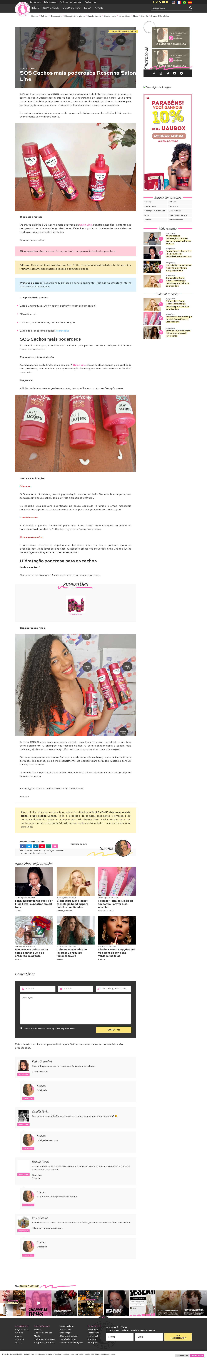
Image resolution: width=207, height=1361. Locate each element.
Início (35, 8)
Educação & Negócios (74, 16)
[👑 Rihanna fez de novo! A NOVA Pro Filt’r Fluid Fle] (116, 1303)
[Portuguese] (185, 2)
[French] (179, 2)
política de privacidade (63, 1029)
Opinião (144, 16)
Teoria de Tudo (68, 1339)
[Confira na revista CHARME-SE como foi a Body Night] (90, 1303)
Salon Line (85, 225)
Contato (19, 1339)
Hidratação (49, 851)
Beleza (34, 16)
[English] (174, 2)
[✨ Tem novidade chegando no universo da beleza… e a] (13, 1303)
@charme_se (29, 1286)
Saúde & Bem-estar (44, 1339)
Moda (135, 16)
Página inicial (22, 1329)
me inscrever (178, 1337)
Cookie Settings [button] (181, 1355)
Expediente (35, 2)
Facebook (93, 1329)
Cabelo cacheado (34, 851)
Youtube (92, 1339)
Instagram (93, 1333)
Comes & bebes (68, 1336)
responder (23, 1074)
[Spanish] (190, 2)
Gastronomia (110, 16)
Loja (87, 8)
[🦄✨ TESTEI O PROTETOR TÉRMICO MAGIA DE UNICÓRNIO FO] (142, 1303)
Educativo (65, 1329)
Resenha (60, 851)
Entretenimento (94, 16)
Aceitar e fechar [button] (196, 1355)
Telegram (93, 1343)
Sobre (18, 1336)
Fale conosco (50, 2)
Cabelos (44, 16)
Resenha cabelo (27, 853)
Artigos (19, 1333)
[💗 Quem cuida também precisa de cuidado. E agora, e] (39, 1303)
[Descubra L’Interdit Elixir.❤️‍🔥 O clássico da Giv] (64, 1303)
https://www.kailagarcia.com (47, 1228)
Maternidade (124, 16)
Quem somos (71, 8)
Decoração (56, 16)
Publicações (90, 2)
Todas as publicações (71, 1343)
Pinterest (93, 1336)
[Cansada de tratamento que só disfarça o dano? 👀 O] (168, 1303)
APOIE (99, 8)
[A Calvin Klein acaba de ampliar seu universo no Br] (194, 1303)
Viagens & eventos (44, 1343)
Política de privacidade (70, 2)
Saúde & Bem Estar (160, 16)
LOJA (18, 1343)
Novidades (51, 8)
